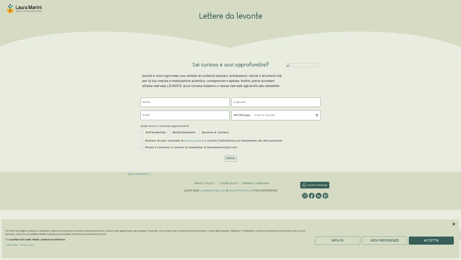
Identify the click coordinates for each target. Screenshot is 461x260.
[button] (454, 224)
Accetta (431, 240)
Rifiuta (338, 240)
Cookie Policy (12, 245)
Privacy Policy (27, 245)
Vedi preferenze (384, 240)
